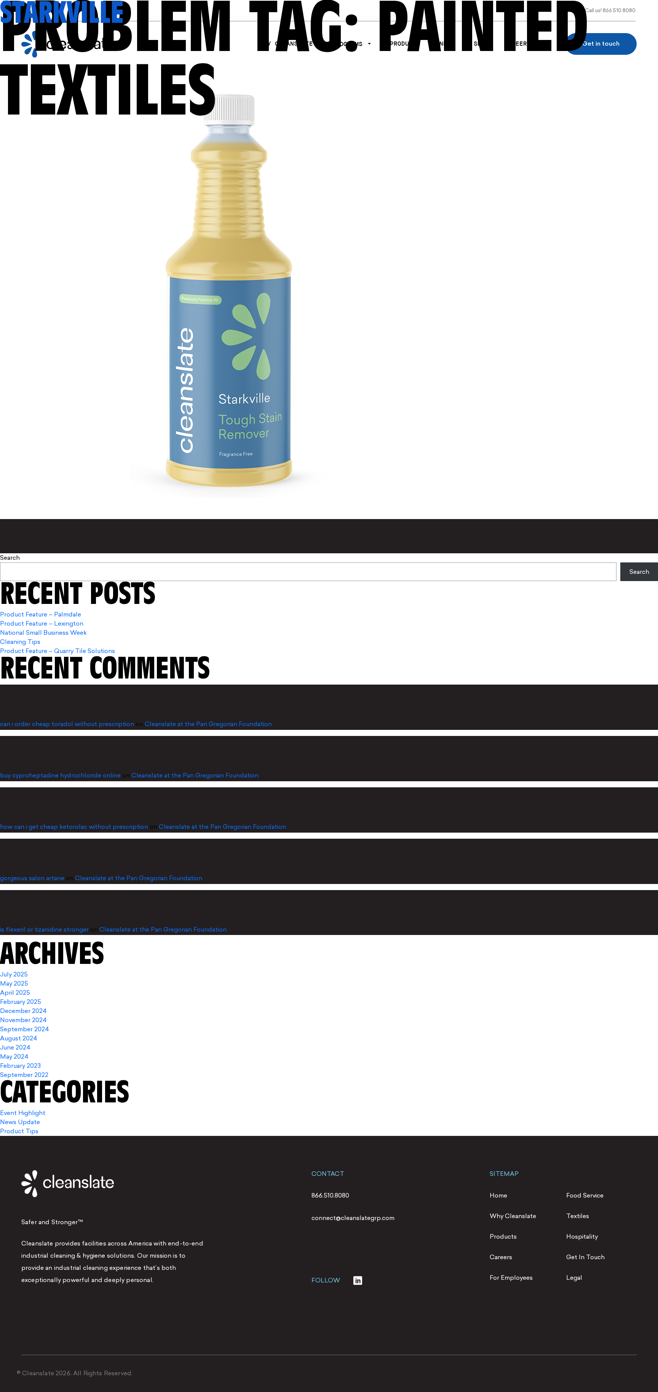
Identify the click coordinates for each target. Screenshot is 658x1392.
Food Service (585, 1195)
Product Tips (19, 1131)
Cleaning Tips (20, 641)
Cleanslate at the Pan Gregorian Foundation (208, 724)
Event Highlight (22, 1112)
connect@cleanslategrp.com (352, 1218)
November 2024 (23, 1020)
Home (498, 1195)
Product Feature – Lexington (41, 623)
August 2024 (18, 1038)
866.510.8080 (330, 1195)
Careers (501, 1257)
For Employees (511, 1277)
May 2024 (14, 1056)
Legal (574, 1277)
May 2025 (14, 983)
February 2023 (20, 1065)
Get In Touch (585, 1257)
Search (10, 557)
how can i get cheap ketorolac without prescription (74, 826)
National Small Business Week (43, 632)
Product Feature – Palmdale (40, 614)
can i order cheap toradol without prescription (67, 724)
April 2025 (15, 992)
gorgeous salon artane (32, 878)
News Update (20, 1122)
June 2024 (15, 1047)
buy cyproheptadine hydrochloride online (60, 775)
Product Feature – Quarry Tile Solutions (57, 651)
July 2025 (14, 974)
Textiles (577, 1216)
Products (503, 1236)
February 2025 (20, 1001)
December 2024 (23, 1011)
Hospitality (582, 1236)
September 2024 (24, 1029)
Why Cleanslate (513, 1216)
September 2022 (24, 1074)
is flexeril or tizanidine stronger (44, 929)
